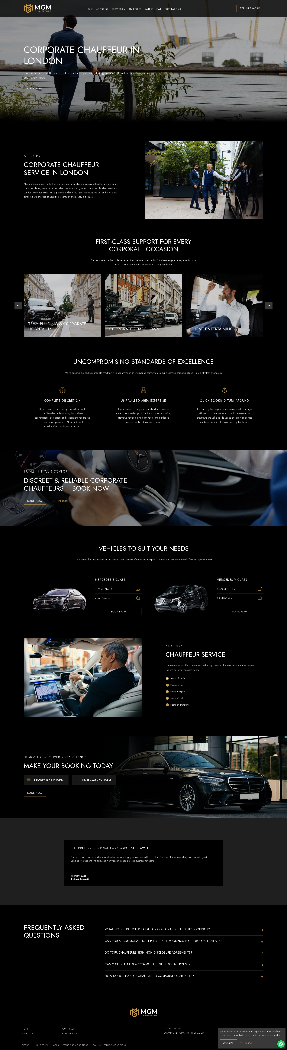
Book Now (34, 88)
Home (89, 9)
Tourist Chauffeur (178, 698)
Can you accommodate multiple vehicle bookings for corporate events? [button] (163, 941)
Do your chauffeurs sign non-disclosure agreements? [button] (148, 952)
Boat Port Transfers (179, 704)
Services (117, 9)
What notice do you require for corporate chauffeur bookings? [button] (157, 929)
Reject (248, 1042)
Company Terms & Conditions (109, 1045)
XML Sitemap (41, 1045)
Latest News (153, 9)
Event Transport (177, 691)
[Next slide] (269, 305)
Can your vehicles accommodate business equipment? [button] (147, 964)
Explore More (250, 8)
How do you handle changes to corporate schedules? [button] (149, 976)
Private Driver (176, 685)
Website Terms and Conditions (251, 1035)
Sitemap (26, 1045)
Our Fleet (135, 9)
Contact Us (173, 9)
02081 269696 (173, 1028)
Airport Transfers (178, 678)
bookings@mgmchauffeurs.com (184, 1032)
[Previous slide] (18, 305)
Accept (228, 1042)
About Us (102, 9)
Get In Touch (61, 501)
